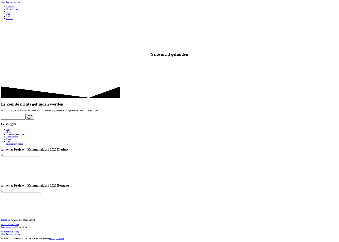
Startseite (10, 7)
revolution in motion (14, 144)
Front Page (10, 139)
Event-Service (12, 9)
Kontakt (9, 18)
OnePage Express (56, 238)
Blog (8, 129)
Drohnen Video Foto (15, 134)
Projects (9, 16)
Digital (9, 11)
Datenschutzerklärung (10, 224)
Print (8, 14)
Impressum (5, 220)
